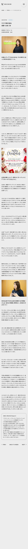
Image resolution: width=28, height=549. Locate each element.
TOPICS (8, 10)
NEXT (23, 444)
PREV (4, 444)
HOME (3, 10)
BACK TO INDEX (14, 444)
